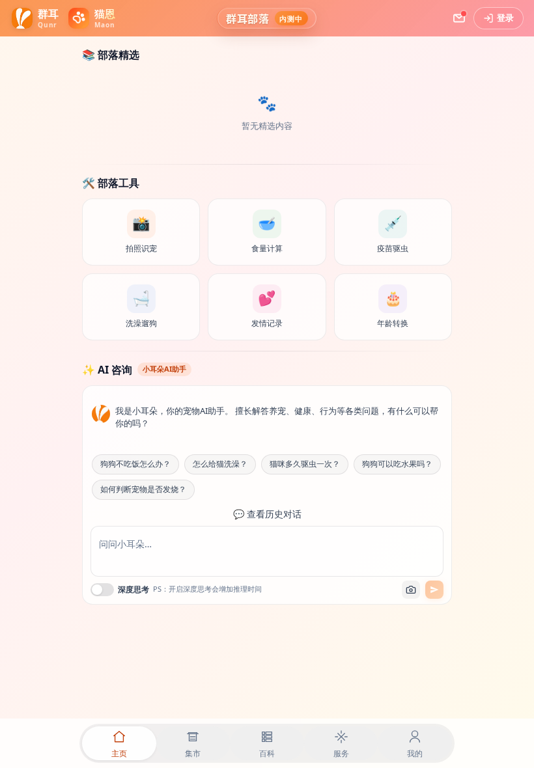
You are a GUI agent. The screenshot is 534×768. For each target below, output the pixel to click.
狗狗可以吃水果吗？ (397, 464)
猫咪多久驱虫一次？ (305, 464)
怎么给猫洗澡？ (220, 464)
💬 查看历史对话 (267, 514)
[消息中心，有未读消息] (459, 18)
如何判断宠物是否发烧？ (143, 489)
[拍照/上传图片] (411, 590)
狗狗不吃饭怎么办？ (135, 464)
